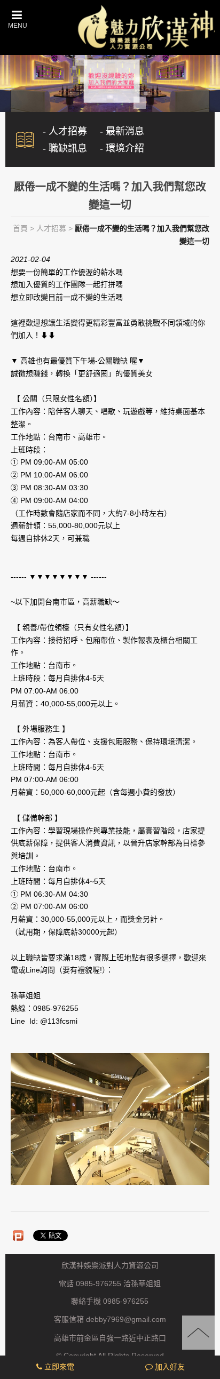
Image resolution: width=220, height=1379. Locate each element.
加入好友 (169, 1366)
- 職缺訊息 (65, 148)
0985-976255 (125, 1301)
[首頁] (145, 26)
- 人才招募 (65, 131)
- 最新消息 (122, 131)
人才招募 (51, 228)
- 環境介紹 (122, 148)
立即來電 (58, 1366)
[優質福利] (110, 80)
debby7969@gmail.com (126, 1320)
